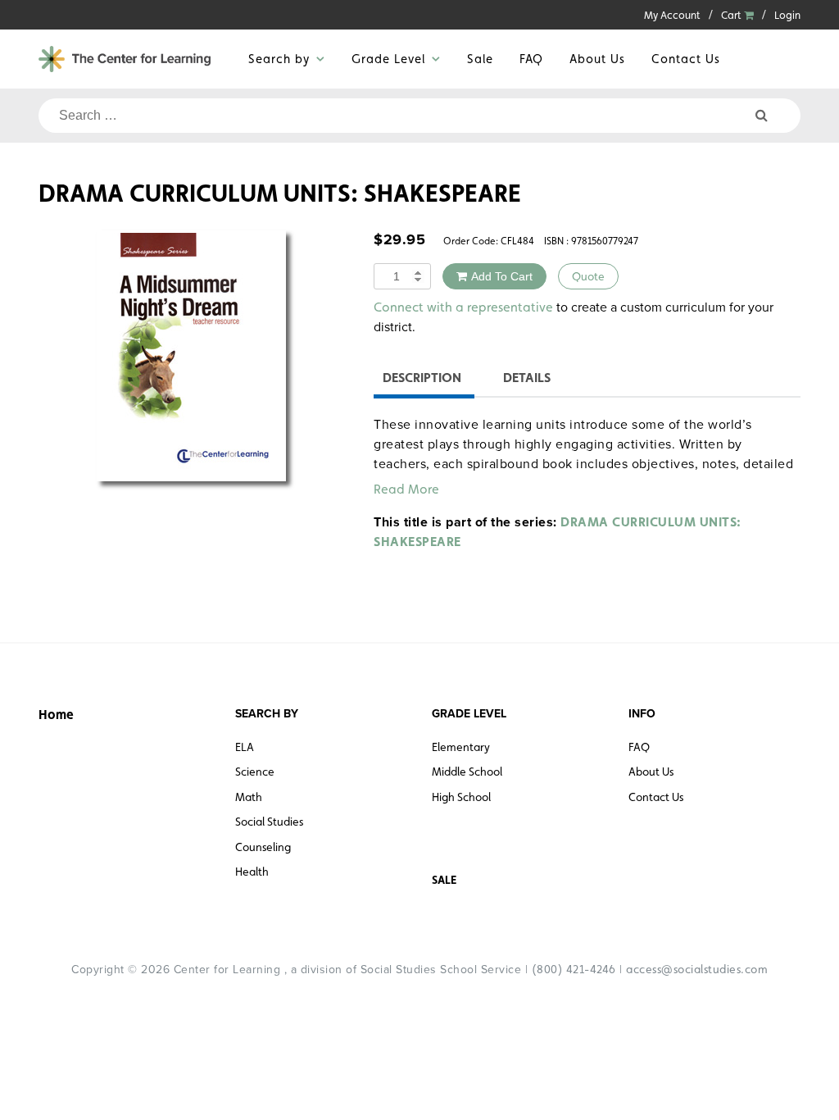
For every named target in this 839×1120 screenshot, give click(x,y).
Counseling (263, 847)
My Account (672, 15)
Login (787, 15)
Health (252, 871)
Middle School (467, 771)
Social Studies (269, 821)
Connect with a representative (463, 307)
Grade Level (388, 59)
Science (254, 771)
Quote (588, 276)
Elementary (461, 746)
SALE (444, 879)
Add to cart (502, 276)
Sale (480, 59)
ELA (244, 746)
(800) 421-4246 (574, 969)
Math (248, 797)
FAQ (531, 59)
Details (527, 377)
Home (56, 714)
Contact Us (685, 59)
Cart (732, 15)
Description (422, 377)
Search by (279, 59)
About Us (597, 59)
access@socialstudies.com (697, 969)
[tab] (422, 380)
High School (461, 797)
